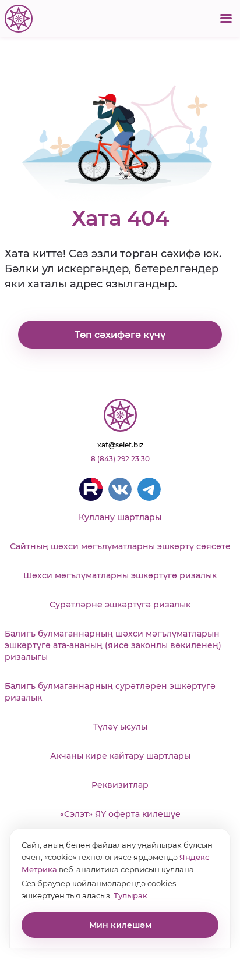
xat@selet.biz (120, 444)
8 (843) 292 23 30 (120, 458)
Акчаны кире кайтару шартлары (120, 756)
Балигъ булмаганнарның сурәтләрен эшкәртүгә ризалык (110, 692)
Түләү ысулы (120, 726)
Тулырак (130, 895)
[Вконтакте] (120, 489)
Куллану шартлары (120, 517)
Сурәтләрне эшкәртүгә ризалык (120, 604)
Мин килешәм (120, 925)
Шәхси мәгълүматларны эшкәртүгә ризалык (120, 575)
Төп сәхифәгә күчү (120, 334)
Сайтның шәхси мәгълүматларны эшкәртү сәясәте (120, 546)
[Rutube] (91, 489)
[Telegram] (149, 489)
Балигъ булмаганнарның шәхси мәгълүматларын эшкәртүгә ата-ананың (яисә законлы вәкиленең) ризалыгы (113, 645)
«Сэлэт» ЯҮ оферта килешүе (120, 814)
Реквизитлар (120, 785)
